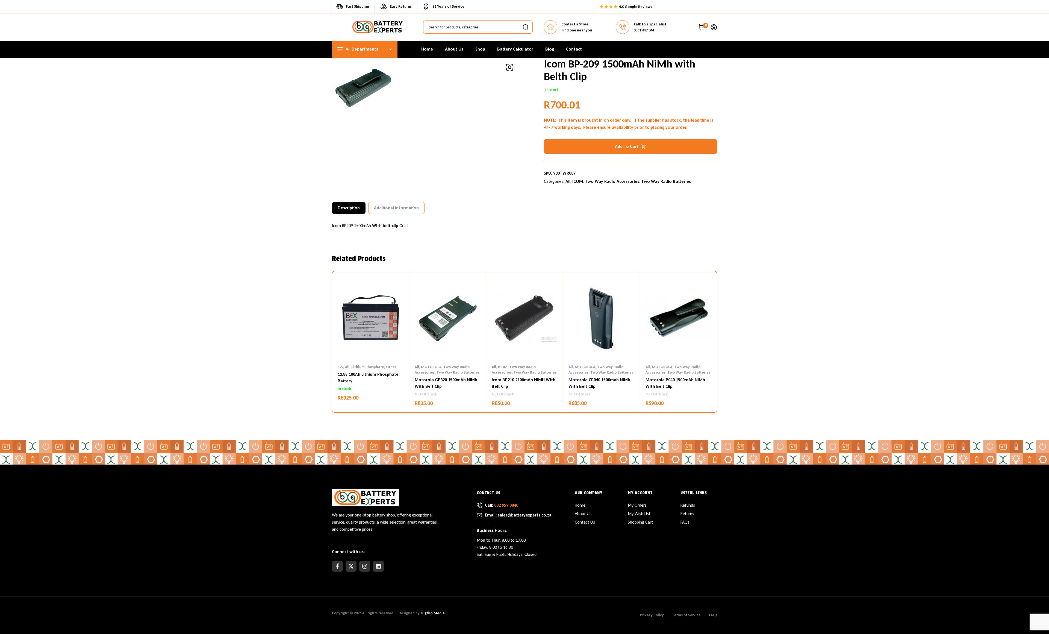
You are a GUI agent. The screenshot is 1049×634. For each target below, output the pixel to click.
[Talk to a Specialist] (622, 27)
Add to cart (626, 146)
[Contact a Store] (550, 27)
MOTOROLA (431, 367)
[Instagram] (364, 566)
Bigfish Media (433, 613)
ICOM (577, 181)
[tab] (349, 208)
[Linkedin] (378, 566)
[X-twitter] (351, 566)
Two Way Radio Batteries (666, 181)
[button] (510, 67)
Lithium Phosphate (367, 367)
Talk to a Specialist (649, 24)
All (567, 181)
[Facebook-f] (337, 566)
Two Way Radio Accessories (612, 181)
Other (391, 367)
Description (349, 207)
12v (340, 367)
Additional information (396, 207)
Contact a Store (574, 24)
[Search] (525, 27)
